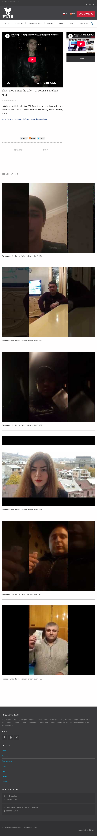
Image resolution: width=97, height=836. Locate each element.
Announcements (35, 23)
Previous (19, 150)
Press (61, 23)
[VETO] (8, 12)
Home (7, 23)
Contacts (84, 23)
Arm (73, 14)
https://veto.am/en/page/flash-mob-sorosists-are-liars (24, 119)
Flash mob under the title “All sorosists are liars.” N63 (22, 341)
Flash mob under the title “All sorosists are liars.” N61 (22, 510)
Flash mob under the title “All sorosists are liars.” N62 (22, 425)
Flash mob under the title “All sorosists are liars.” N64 (22, 256)
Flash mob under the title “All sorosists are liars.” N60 (22, 594)
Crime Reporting (10, 796)
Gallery (71, 23)
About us (19, 23)
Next (45, 150)
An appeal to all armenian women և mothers (21, 808)
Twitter (93, 4)
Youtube (90, 4)
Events (50, 23)
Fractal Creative (90, 830)
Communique (86, 14)
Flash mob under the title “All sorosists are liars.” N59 (22, 679)
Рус (66, 14)
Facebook (86, 4)
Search (91, 23)
